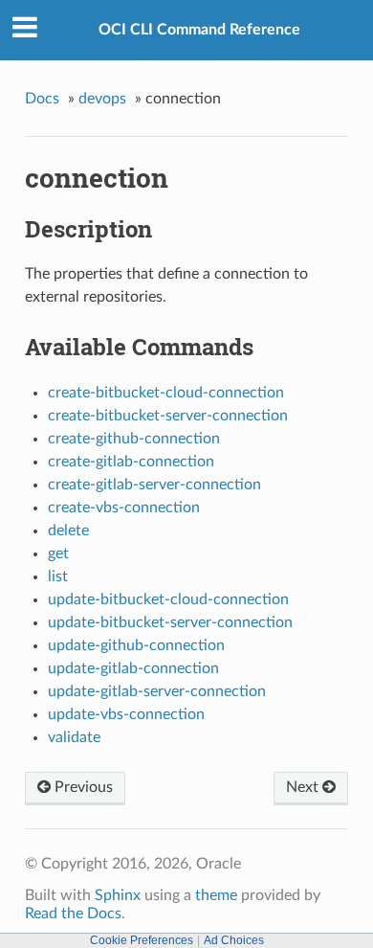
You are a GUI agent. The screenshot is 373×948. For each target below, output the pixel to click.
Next (304, 787)
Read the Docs (73, 913)
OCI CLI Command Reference (199, 29)
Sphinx (118, 895)
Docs (42, 98)
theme (216, 895)
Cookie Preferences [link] (141, 940)
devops (102, 98)
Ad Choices (234, 940)
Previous (82, 787)
